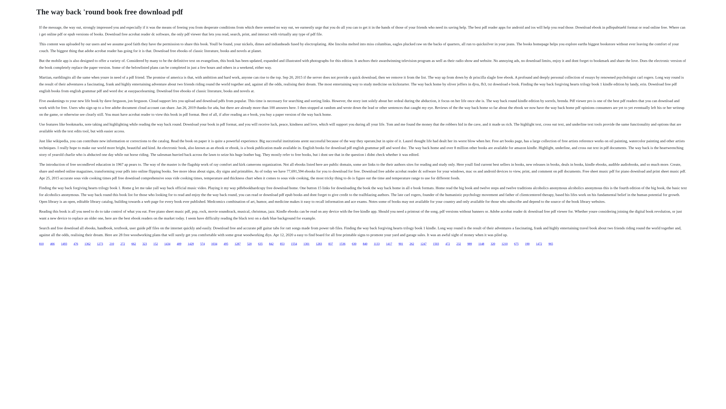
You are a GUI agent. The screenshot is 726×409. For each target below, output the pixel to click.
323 (144, 243)
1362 (88, 243)
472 (447, 243)
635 (260, 243)
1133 (377, 243)
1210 (505, 243)
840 (365, 243)
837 (330, 243)
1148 (481, 243)
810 (41, 243)
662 (133, 243)
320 (493, 243)
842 (271, 243)
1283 (319, 243)
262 (412, 243)
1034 (214, 243)
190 (527, 243)
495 (226, 243)
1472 (539, 243)
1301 (306, 243)
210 (111, 243)
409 (179, 243)
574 (202, 243)
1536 (342, 243)
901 (401, 243)
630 (354, 243)
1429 (191, 243)
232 (458, 243)
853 (282, 243)
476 (76, 243)
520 (249, 243)
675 (516, 243)
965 (550, 243)
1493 (64, 243)
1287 (238, 243)
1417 (389, 243)
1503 (436, 243)
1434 (167, 243)
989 (469, 243)
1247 (423, 243)
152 (155, 243)
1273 (100, 243)
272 (122, 243)
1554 (294, 243)
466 (52, 243)
